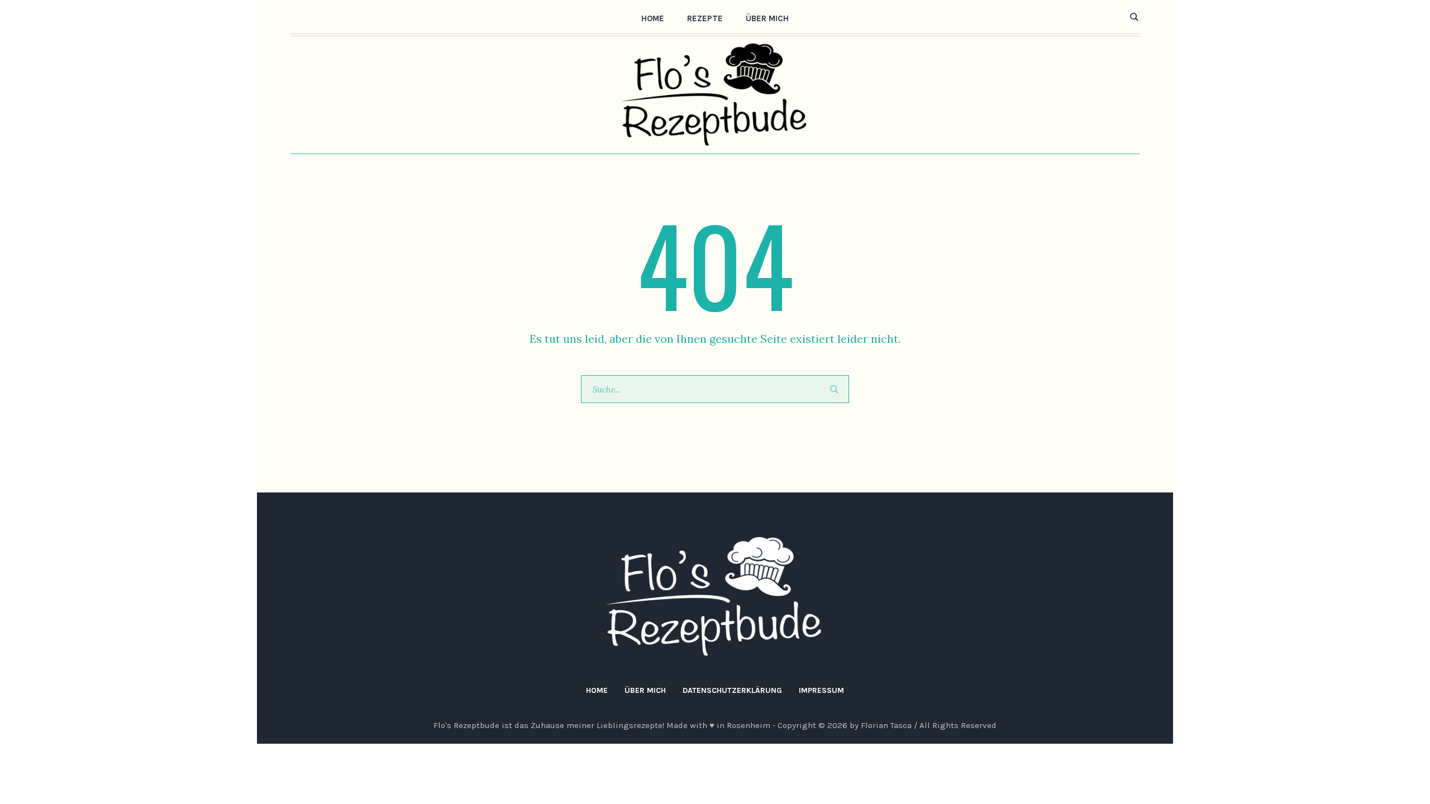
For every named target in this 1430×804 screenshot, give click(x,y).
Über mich (645, 690)
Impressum (821, 690)
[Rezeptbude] (715, 597)
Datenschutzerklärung (732, 690)
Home (597, 690)
